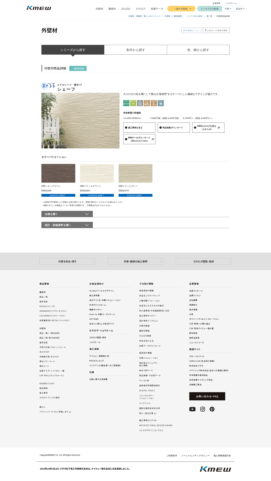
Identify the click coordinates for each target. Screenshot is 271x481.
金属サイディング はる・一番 (52, 370)
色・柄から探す (198, 49)
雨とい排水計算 (146, 413)
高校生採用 (194, 337)
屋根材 (43, 292)
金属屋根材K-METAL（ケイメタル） (55, 320)
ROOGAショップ (96, 360)
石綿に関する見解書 (98, 379)
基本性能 (44, 301)
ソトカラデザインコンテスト (151, 430)
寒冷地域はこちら (191, 30)
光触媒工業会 (195, 384)
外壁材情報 (144, 325)
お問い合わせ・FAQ (207, 396)
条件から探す (135, 49)
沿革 (191, 314)
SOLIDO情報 (145, 335)
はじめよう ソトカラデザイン (101, 290)
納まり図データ (146, 370)
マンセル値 (144, 380)
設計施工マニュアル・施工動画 (148, 364)
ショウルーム (231, 3)
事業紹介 (193, 304)
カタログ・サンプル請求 (50, 397)
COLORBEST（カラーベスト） (53, 315)
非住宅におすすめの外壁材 (151, 305)
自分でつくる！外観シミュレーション (105, 300)
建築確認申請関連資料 (149, 385)
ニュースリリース (196, 342)
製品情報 (44, 388)
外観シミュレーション (148, 358)
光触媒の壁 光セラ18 (49, 356)
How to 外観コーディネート (102, 314)
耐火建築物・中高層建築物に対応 (154, 310)
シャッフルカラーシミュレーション (146, 396)
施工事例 (44, 392)
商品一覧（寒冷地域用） (50, 337)
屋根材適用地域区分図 (149, 408)
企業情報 (216, 3)
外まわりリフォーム (97, 304)
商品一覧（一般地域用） (50, 333)
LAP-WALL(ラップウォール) (52, 375)
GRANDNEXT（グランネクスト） (53, 311)
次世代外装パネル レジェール (53, 347)
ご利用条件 (171, 455)
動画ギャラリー (96, 309)
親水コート (44, 366)
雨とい (54, 409)
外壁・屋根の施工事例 (135, 261)
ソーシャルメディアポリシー (195, 455)
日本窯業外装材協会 (198, 375)
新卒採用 (193, 333)
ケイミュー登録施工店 (99, 356)
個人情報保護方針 (222, 455)
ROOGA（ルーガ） (47, 306)
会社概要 (193, 300)
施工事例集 (94, 295)
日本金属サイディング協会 (201, 379)
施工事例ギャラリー (148, 315)
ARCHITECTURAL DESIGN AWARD (156, 425)
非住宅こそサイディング (149, 295)
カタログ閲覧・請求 (203, 261)
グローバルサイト (197, 356)
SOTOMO (94, 319)
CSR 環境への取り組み (199, 323)
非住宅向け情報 (146, 290)
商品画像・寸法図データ (150, 375)
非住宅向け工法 (146, 340)
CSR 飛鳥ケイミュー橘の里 (201, 328)
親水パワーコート (47, 361)
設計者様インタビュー (149, 320)
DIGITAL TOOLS (147, 390)
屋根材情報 (144, 330)
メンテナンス (144, 403)
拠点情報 (193, 309)
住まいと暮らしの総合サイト (101, 323)
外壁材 (43, 328)
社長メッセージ (196, 290)
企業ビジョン (195, 295)
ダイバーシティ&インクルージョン (204, 319)
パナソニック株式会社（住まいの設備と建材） (209, 370)
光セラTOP (45, 351)
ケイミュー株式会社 (39, 8)
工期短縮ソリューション (149, 300)
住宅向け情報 (145, 353)
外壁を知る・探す (67, 261)
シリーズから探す (72, 49)
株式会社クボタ (196, 365)
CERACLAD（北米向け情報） (202, 361)
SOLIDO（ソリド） (47, 383)
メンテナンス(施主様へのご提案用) (105, 365)
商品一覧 (44, 296)
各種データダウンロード (150, 346)
